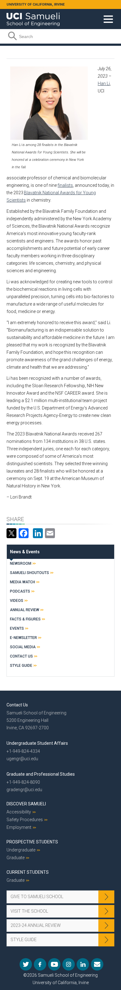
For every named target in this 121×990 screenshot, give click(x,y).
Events (17, 628)
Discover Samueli (26, 803)
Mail (97, 964)
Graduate (16, 857)
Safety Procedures (25, 819)
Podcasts (20, 591)
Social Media (23, 647)
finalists (65, 185)
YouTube (54, 964)
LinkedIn (83, 964)
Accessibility (19, 811)
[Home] (33, 17)
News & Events (25, 551)
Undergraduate (21, 849)
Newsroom (20, 563)
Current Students (28, 872)
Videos (16, 600)
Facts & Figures (25, 619)
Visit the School (29, 911)
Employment (19, 827)
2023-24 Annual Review (36, 925)
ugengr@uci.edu (22, 758)
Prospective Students (32, 841)
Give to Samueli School (37, 896)
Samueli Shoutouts (29, 573)
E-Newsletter (23, 638)
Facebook (40, 964)
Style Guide (21, 665)
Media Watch (22, 582)
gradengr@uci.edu (24, 789)
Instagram (68, 964)
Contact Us (21, 656)
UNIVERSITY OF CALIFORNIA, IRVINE (36, 4)
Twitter (26, 964)
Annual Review (24, 610)
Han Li (104, 83)
